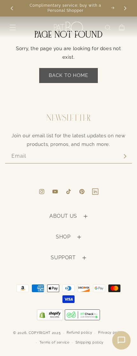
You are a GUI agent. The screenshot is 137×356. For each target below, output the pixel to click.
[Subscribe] (125, 156)
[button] (13, 27)
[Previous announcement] (12, 8)
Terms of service (54, 342)
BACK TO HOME (68, 75)
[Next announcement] (125, 8)
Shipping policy (90, 342)
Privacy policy (111, 332)
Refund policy (79, 332)
